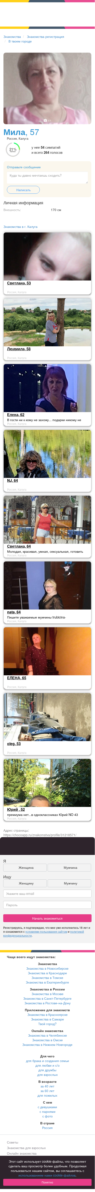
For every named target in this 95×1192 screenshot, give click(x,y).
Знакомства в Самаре (47, 1019)
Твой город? (47, 1023)
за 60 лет (47, 1090)
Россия (47, 1127)
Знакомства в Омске (47, 1040)
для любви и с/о (47, 1065)
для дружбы (47, 1070)
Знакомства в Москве (47, 993)
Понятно (47, 1182)
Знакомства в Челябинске (47, 1035)
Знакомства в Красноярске (47, 1014)
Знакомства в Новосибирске (47, 968)
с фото (47, 1116)
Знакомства (12, 36)
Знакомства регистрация (45, 36)
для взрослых (47, 1074)
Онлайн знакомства (22, 1153)
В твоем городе (20, 41)
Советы (12, 1142)
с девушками (47, 1106)
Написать (23, 189)
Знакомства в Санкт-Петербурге (47, 998)
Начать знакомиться (47, 918)
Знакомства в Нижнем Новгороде (47, 1044)
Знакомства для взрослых (26, 1147)
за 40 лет (47, 1086)
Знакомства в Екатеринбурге (47, 982)
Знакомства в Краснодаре (47, 973)
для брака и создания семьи (47, 1060)
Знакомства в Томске (47, 977)
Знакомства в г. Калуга (20, 226)
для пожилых (47, 1095)
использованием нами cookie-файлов (46, 1175)
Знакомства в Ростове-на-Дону (47, 1003)
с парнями (47, 1111)
